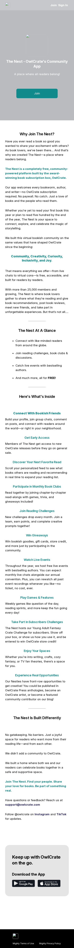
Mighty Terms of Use (23, 943)
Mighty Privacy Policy (50, 943)
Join (53, 5)
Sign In (63, 5)
